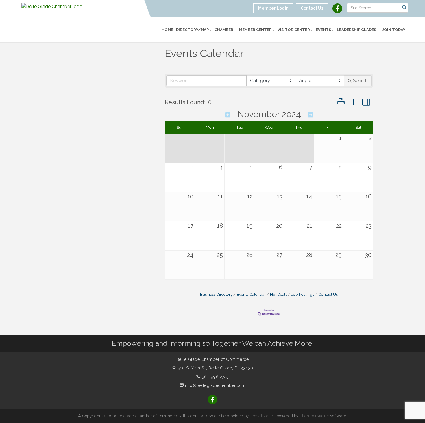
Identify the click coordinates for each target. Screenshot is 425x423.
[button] (341, 102)
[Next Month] (310, 115)
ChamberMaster (314, 416)
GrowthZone (261, 416)
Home (167, 29)
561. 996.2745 (215, 376)
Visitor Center (294, 29)
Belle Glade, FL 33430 (215, 368)
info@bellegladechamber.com (215, 385)
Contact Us (328, 294)
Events (323, 29)
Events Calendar (251, 294)
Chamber (224, 29)
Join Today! (394, 29)
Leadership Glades (356, 29)
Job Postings (302, 294)
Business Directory (216, 294)
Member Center (255, 29)
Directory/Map (192, 29)
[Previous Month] (228, 115)
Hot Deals (278, 294)
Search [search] (360, 80)
